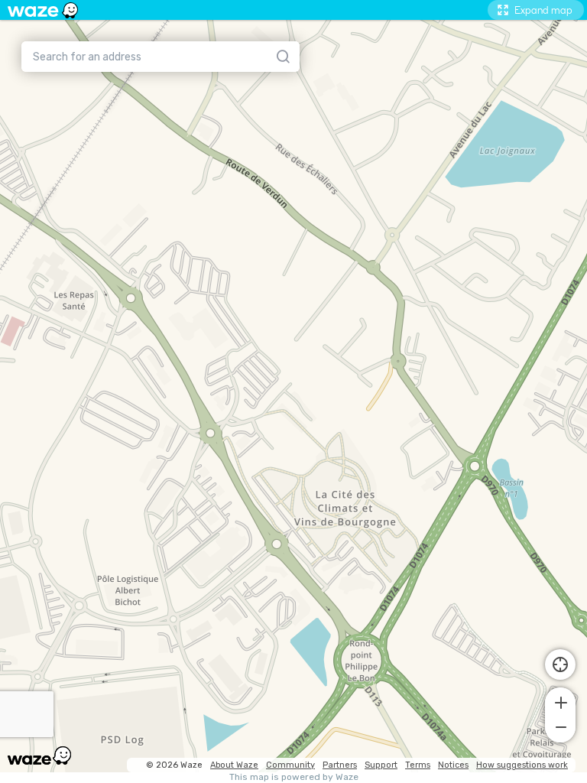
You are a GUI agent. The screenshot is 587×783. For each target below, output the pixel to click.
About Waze (234, 765)
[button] (560, 701)
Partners (340, 765)
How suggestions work (522, 765)
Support (381, 765)
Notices (453, 765)
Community (290, 765)
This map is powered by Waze (293, 777)
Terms (417, 765)
